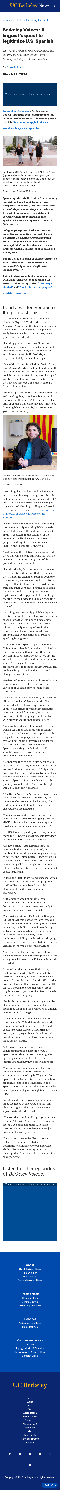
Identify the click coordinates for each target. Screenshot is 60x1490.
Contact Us (30, 1420)
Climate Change (30, 1301)
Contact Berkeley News (30, 1280)
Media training (30, 1276)
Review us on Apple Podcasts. (31, 122)
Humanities (9, 20)
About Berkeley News (30, 1269)
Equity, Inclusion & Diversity (30, 1348)
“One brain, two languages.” (35, 287)
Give (30, 1409)
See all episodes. (21, 128)
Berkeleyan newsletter (30, 1323)
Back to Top (50, 1485)
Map (30, 1431)
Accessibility (30, 1435)
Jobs (30, 1405)
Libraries (30, 1344)
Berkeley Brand (30, 1355)
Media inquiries (30, 1327)
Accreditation (30, 1412)
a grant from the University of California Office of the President (28, 513)
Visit (30, 1398)
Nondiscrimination (30, 1438)
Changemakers (30, 1298)
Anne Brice (14, 67)
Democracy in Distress (30, 1305)
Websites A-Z (30, 1424)
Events (30, 1401)
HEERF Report (30, 1416)
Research (43, 20)
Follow (16, 111)
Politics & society (26, 20)
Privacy (30, 1442)
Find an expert (30, 1273)
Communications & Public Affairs (30, 1352)
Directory (30, 1427)
